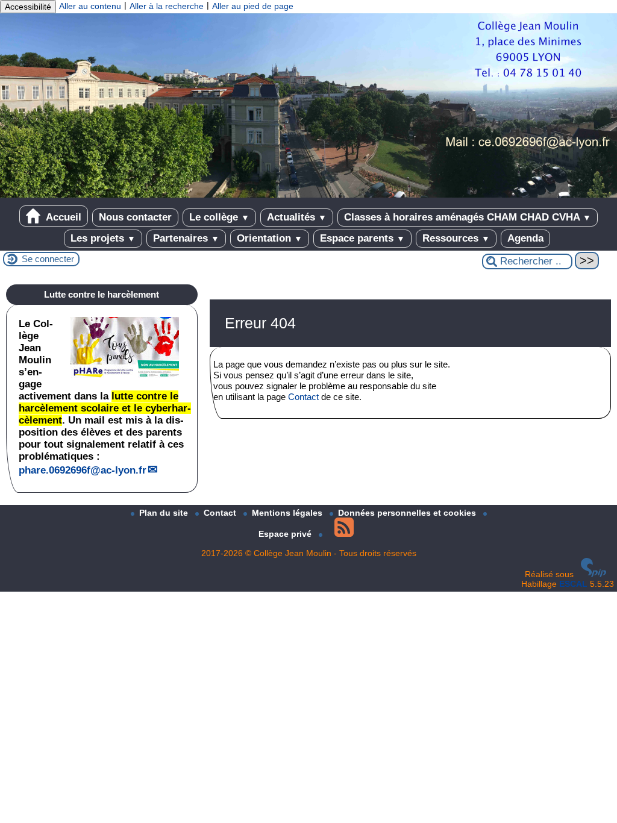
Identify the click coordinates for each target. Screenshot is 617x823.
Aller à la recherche (167, 6)
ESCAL (573, 584)
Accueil (62, 217)
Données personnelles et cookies (408, 513)
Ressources (456, 238)
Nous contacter (135, 217)
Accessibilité (28, 6)
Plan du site (164, 513)
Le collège (219, 217)
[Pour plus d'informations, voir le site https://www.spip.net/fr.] (593, 574)
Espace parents (362, 238)
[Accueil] (308, 194)
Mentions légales (288, 513)
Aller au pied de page (252, 6)
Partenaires (186, 238)
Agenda (525, 238)
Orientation (269, 238)
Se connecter (48, 259)
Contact (303, 397)
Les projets (103, 238)
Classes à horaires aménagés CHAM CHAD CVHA (467, 217)
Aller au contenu (90, 6)
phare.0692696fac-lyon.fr (82, 470)
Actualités (297, 217)
